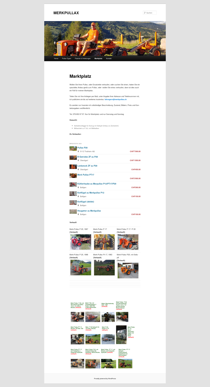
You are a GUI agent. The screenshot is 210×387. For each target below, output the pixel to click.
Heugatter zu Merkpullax (89, 210)
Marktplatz (98, 58)
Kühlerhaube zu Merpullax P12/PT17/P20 (96, 183)
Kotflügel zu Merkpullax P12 (90, 192)
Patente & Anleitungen (83, 58)
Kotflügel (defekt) (85, 201)
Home (56, 58)
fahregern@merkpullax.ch (116, 99)
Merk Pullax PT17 (85, 174)
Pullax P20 (82, 147)
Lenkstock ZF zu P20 (87, 165)
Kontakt (109, 58)
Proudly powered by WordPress (105, 378)
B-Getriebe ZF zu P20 (87, 156)
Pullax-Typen (66, 58)
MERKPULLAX (66, 12)
